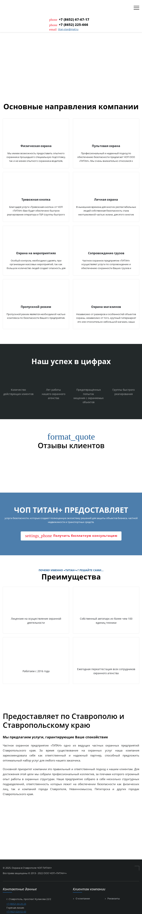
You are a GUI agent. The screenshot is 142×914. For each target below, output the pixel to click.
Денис (7, 461)
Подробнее (15, 74)
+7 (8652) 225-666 (73, 24)
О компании (83, 898)
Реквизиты (113, 898)
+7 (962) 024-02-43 (16, 911)
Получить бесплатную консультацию (71, 535)
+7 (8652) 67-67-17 (74, 19)
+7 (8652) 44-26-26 (16, 903)
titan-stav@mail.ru (68, 29)
